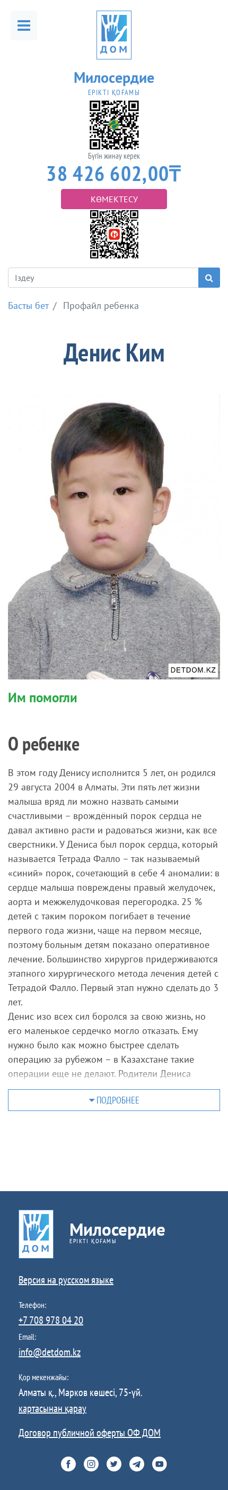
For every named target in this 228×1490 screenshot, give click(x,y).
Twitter (114, 1464)
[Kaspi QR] (114, 233)
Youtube (159, 1464)
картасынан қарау (52, 1408)
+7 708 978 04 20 (51, 1320)
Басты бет (28, 305)
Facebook (68, 1464)
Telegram (136, 1464)
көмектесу (114, 199)
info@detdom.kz (50, 1352)
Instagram (91, 1464)
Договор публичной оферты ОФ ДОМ (90, 1433)
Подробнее (116, 1100)
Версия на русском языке (66, 1280)
